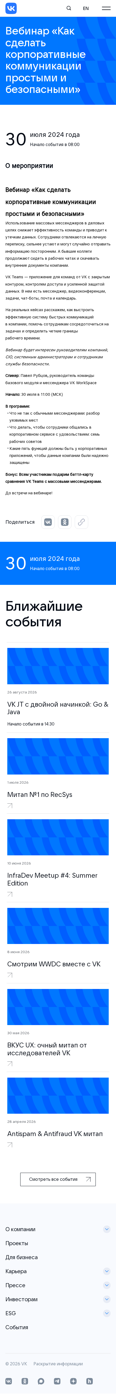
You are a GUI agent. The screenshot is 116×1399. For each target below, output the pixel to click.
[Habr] (89, 1382)
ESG (10, 1313)
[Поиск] (69, 8)
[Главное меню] (106, 8)
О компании (20, 1229)
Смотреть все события (53, 1179)
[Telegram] (57, 1382)
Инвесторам (21, 1299)
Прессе (15, 1285)
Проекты (16, 1243)
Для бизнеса (21, 1257)
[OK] (25, 1382)
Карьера (16, 1271)
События (16, 1327)
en (86, 8)
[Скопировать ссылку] (81, 522)
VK (24, 1364)
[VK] (11, 8)
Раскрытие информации (58, 1364)
